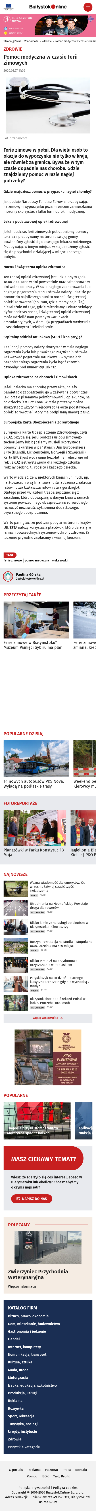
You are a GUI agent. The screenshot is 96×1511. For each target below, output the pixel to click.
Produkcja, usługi (22, 1393)
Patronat (51, 1470)
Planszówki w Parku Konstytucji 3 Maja (34, 853)
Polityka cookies (65, 1488)
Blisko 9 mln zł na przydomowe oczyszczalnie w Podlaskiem (53, 963)
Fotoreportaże (21, 803)
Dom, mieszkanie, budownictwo (34, 1324)
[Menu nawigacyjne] (87, 7)
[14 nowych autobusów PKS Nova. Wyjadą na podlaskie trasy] (36, 758)
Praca (34, 895)
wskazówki (60, 560)
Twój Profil (61, 1476)
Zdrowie (47, 41)
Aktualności (37, 912)
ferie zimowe (13, 560)
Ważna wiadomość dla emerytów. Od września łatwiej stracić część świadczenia (57, 887)
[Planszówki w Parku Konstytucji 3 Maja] (35, 828)
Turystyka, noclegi (23, 1424)
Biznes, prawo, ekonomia (28, 1316)
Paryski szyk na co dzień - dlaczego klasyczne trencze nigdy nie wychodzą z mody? (60, 982)
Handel (14, 1339)
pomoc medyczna (37, 560)
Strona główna (12, 41)
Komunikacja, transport (27, 1354)
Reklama (15, 1401)
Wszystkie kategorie (24, 1447)
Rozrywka (16, 1408)
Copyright (19, 1492)
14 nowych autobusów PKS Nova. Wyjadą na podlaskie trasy (34, 784)
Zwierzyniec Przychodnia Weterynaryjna (38, 1275)
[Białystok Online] (48, 6)
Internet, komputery (24, 1347)
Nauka (34, 951)
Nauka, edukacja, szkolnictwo (32, 1385)
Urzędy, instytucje (22, 1431)
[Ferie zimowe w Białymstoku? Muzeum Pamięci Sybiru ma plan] (36, 620)
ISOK (45, 1476)
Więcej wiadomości (45, 1018)
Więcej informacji (22, 1286)
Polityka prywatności (34, 1488)
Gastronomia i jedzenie (27, 1331)
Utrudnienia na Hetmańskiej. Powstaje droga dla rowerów (59, 906)
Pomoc (32, 1476)
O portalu (16, 1470)
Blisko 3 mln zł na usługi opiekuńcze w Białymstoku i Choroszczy (59, 925)
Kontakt (81, 1470)
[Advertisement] (48, 690)
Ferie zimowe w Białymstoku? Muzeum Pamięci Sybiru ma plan (33, 645)
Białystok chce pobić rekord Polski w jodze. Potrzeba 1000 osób (58, 1001)
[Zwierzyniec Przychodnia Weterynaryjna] (48, 1247)
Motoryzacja (18, 1378)
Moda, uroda (18, 1370)
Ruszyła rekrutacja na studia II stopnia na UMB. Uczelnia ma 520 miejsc (61, 944)
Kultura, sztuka (20, 1362)
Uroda (34, 991)
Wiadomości (31, 41)
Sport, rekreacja (21, 1416)
